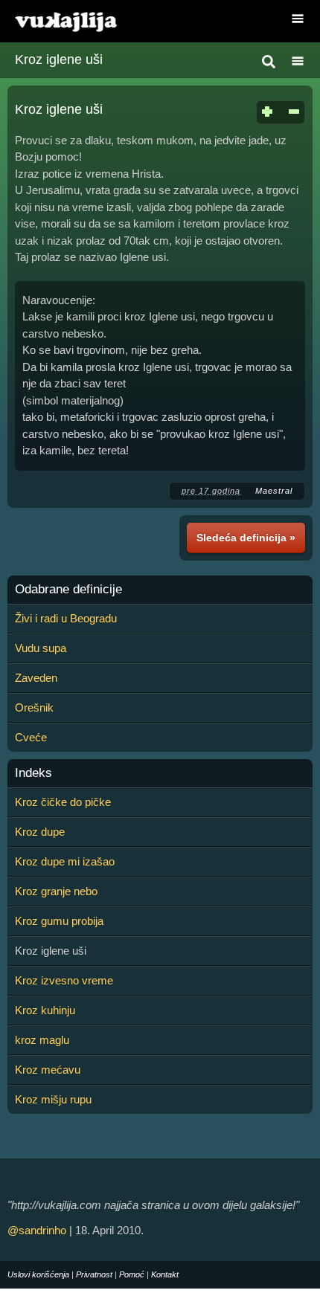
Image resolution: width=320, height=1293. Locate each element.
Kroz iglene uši (59, 59)
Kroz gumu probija (59, 921)
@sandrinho (36, 1230)
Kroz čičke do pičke (63, 802)
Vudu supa (40, 648)
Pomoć (131, 1274)
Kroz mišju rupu (53, 1099)
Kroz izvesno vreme (64, 980)
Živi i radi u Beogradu (66, 618)
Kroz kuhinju (45, 1010)
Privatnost (94, 1274)
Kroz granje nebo (56, 891)
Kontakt (165, 1274)
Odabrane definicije (68, 589)
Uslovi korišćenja (38, 1274)
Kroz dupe (40, 831)
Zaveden (36, 677)
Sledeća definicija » (245, 538)
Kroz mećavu (47, 1069)
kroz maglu (42, 1040)
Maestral (273, 490)
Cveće (31, 737)
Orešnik (34, 707)
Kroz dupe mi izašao (65, 861)
